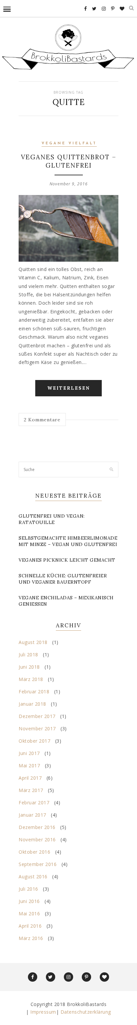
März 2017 (31, 790)
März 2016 (31, 938)
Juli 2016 (28, 889)
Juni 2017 (29, 753)
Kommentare (42, 420)
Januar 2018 (32, 704)
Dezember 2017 (37, 716)
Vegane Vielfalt (69, 143)
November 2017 (37, 728)
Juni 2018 (29, 667)
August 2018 (33, 642)
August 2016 (33, 876)
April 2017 (30, 778)
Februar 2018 (34, 691)
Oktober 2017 (34, 741)
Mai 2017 (29, 765)
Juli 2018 (28, 654)
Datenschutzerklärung (86, 1012)
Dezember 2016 (37, 827)
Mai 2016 (29, 913)
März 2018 (31, 679)
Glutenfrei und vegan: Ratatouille (52, 519)
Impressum (43, 1012)
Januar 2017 (32, 815)
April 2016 (30, 926)
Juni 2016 (29, 901)
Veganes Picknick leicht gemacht (67, 560)
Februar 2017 (34, 802)
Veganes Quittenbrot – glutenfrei (68, 161)
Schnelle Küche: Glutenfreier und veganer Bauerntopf (63, 579)
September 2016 (38, 864)
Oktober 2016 (34, 852)
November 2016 (37, 839)
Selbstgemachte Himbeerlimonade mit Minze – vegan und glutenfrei (68, 541)
